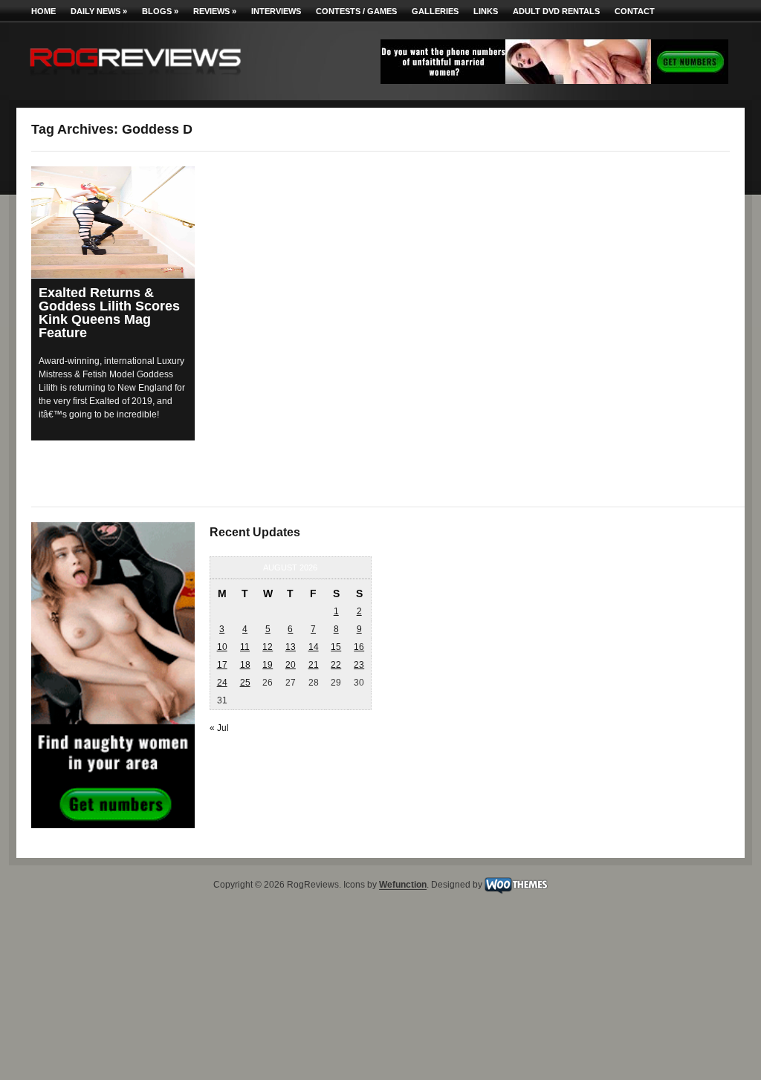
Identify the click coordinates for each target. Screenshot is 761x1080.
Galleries (435, 11)
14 (313, 647)
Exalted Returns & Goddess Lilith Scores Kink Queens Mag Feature (109, 312)
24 (222, 682)
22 (336, 665)
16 (359, 647)
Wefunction (403, 885)
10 (222, 647)
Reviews (214, 11)
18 (245, 665)
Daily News (99, 11)
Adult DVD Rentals (556, 11)
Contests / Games (356, 11)
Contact (635, 11)
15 (336, 647)
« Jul (219, 728)
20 (290, 665)
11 (245, 647)
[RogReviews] (135, 78)
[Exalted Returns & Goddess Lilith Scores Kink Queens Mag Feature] (113, 222)
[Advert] (554, 81)
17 (222, 665)
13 (290, 647)
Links (485, 11)
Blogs (160, 11)
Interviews (276, 11)
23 (359, 665)
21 (313, 665)
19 (267, 665)
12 (267, 647)
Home (43, 11)
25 (245, 682)
